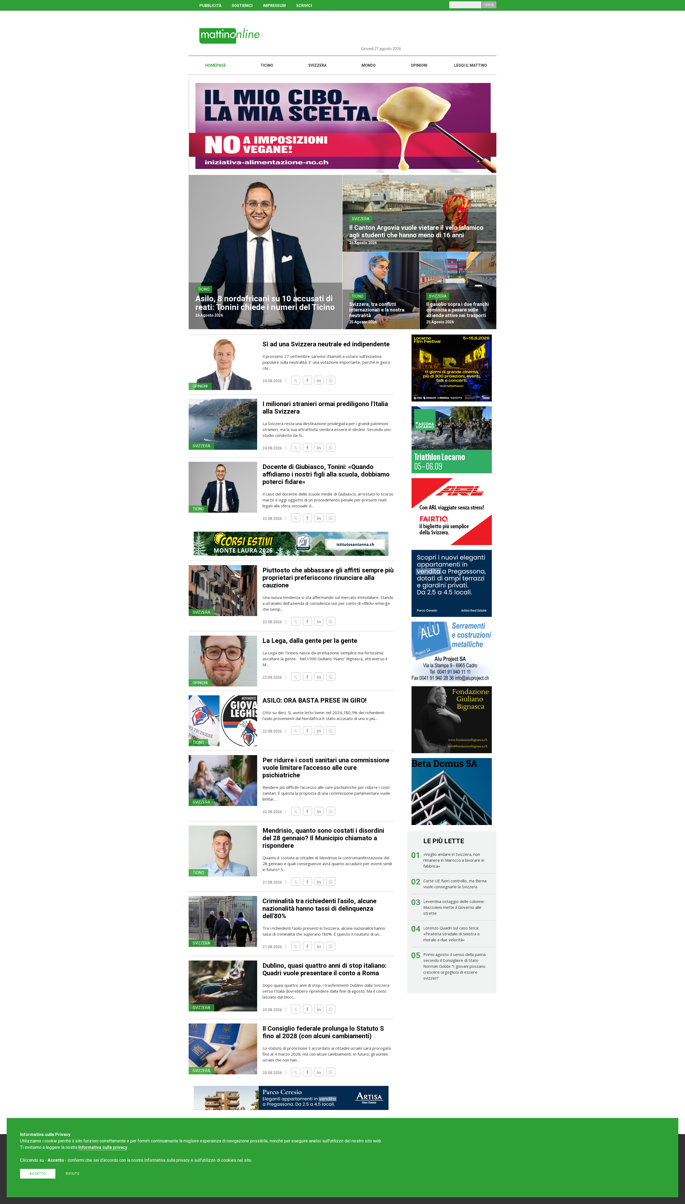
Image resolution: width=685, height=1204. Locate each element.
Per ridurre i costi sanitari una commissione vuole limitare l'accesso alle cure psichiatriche (325, 767)
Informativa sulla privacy (102, 1147)
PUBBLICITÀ (210, 5)
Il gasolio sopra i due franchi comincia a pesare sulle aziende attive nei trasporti (457, 309)
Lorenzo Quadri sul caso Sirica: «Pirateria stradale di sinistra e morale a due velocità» (451, 933)
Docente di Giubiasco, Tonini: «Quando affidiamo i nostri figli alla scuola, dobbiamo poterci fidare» (326, 474)
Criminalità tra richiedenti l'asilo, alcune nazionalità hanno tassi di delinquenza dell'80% (319, 908)
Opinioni (419, 65)
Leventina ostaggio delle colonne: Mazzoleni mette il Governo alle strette (454, 907)
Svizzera (317, 65)
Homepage (215, 65)
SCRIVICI (304, 5)
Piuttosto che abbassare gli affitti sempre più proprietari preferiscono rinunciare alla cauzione (328, 578)
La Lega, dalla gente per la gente (309, 640)
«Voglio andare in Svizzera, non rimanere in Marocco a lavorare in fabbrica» (453, 860)
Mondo (368, 65)
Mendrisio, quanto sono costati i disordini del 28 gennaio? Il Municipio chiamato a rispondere (323, 838)
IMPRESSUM (274, 5)
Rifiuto (73, 1174)
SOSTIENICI (242, 5)
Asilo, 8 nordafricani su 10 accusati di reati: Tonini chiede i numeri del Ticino (265, 303)
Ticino (266, 65)
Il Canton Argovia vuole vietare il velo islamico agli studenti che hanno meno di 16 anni (416, 231)
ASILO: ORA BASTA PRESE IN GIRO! (314, 700)
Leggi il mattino (470, 65)
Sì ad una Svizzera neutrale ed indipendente (326, 344)
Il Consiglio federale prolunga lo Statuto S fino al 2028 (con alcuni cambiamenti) (323, 1032)
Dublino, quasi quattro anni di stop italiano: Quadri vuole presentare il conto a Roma (324, 969)
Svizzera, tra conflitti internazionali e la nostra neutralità (376, 309)
